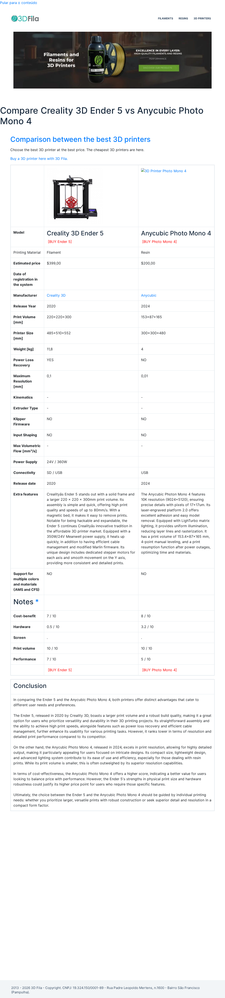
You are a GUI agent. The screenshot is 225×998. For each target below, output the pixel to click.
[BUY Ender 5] (60, 241)
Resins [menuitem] (183, 18)
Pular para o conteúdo (18, 2)
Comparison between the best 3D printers (80, 139)
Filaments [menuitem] (165, 18)
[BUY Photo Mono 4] (159, 241)
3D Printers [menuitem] (202, 18)
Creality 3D (56, 295)
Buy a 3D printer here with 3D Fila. (39, 158)
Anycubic (148, 295)
